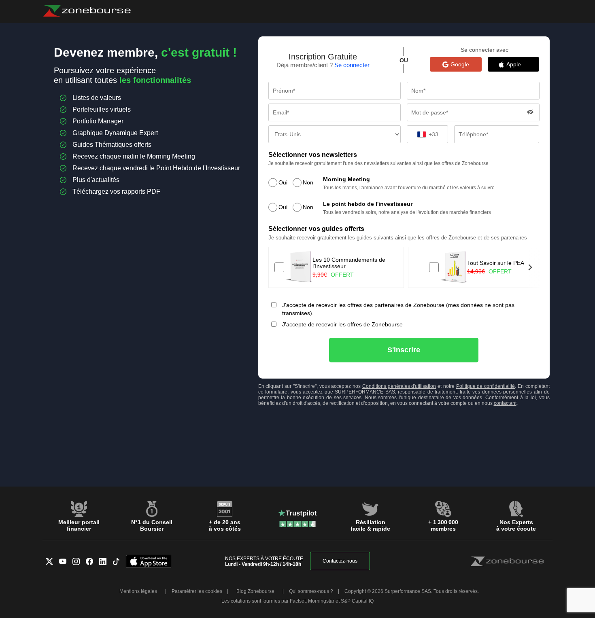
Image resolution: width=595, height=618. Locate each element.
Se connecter (352, 64)
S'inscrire (403, 350)
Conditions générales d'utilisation (399, 386)
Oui (282, 182)
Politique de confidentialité (485, 386)
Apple (517, 64)
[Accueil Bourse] (86, 11)
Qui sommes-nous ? (311, 591)
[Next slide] (530, 267)
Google (459, 64)
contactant (505, 403)
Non (308, 182)
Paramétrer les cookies (197, 591)
